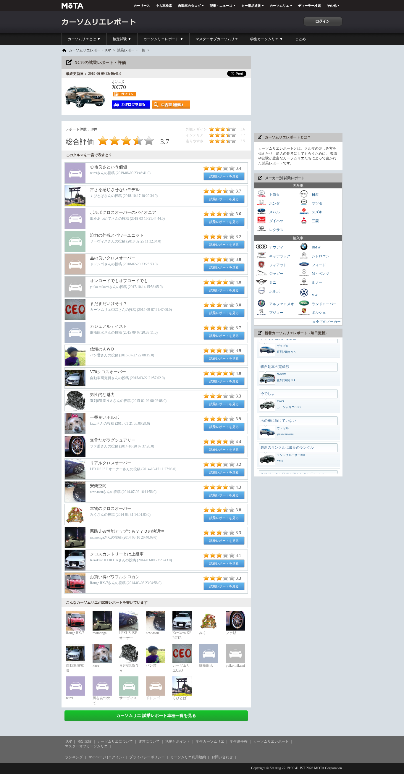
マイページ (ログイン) (106, 757)
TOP (68, 741)
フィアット (277, 265)
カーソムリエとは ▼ (84, 39)
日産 (315, 195)
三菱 (315, 221)
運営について (149, 741)
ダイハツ (275, 221)
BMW (316, 247)
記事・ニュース (221, 5)
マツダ (316, 203)
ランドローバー (324, 304)
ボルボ (274, 291)
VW (314, 295)
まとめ (300, 39)
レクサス (275, 229)
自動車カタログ (189, 5)
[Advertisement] (298, 93)
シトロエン (320, 256)
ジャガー (275, 274)
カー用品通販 (251, 5)
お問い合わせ (222, 757)
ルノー (316, 282)
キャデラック (279, 256)
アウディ (275, 247)
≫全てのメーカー (326, 322)
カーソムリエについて (115, 741)
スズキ (316, 212)
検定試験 (84, 741)
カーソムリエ (279, 5)
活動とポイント (177, 741)
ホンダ (274, 203)
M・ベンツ (320, 274)
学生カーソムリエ (210, 741)
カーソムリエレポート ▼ (163, 39)
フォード (318, 265)
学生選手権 (239, 741)
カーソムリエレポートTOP (90, 50)
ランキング (74, 757)
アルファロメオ (281, 304)
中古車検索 (164, 5)
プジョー (275, 313)
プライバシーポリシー (147, 757)
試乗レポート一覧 (131, 50)
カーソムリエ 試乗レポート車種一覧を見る (156, 715)
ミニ (272, 282)
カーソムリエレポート (271, 741)
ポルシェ (318, 313)
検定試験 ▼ (122, 39)
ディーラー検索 (309, 5)
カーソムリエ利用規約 (188, 757)
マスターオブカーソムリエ (216, 39)
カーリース (142, 5)
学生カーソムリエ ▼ (266, 39)
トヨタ (274, 195)
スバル (274, 212)
